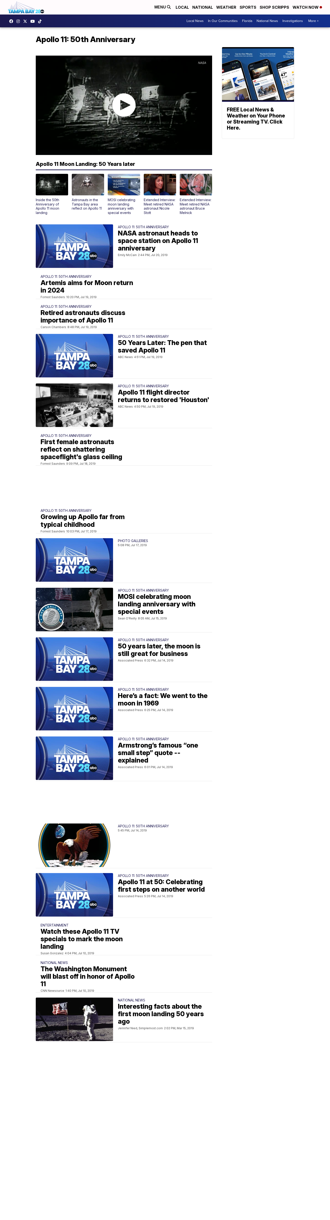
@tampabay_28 (41, 21)
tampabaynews (12, 21)
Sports (248, 7)
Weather (226, 7)
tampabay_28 (19, 21)
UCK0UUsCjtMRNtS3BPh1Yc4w (33, 21)
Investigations (292, 20)
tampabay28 (26, 21)
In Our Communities (223, 20)
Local (182, 7)
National (202, 7)
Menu (160, 7)
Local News (195, 20)
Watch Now (306, 7)
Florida (247, 20)
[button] (52, 194)
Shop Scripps (274, 7)
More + (313, 20)
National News (267, 20)
